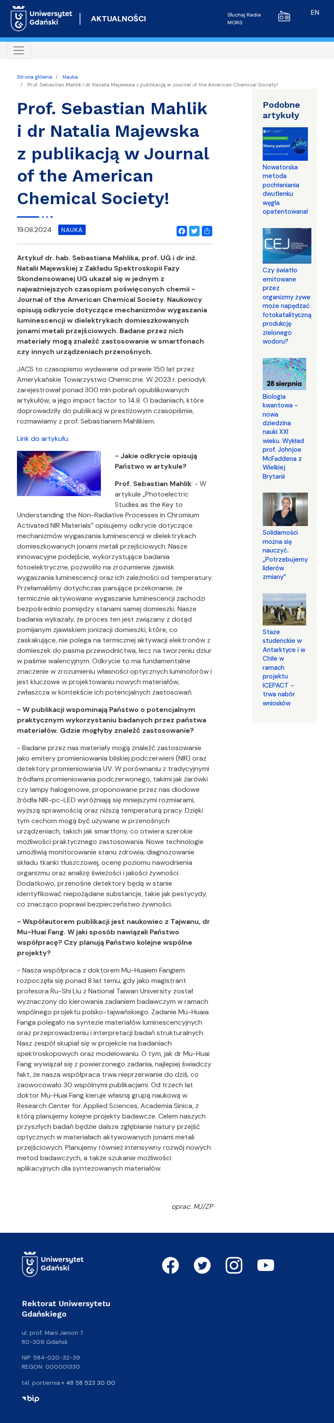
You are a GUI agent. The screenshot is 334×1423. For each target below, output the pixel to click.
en (315, 12)
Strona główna (34, 76)
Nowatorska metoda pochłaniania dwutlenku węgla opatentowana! (285, 189)
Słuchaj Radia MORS (244, 18)
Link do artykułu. (43, 438)
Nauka (70, 76)
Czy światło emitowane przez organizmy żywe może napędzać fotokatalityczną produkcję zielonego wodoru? (287, 306)
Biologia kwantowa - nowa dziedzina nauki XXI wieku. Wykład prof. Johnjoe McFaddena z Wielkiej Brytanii (283, 436)
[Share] (205, 230)
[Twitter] (192, 230)
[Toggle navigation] (19, 50)
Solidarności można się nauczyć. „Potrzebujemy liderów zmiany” (285, 554)
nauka (72, 230)
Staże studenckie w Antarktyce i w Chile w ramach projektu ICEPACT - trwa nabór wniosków (284, 668)
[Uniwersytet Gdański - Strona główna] (41, 18)
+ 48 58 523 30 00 (88, 1383)
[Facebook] (180, 230)
